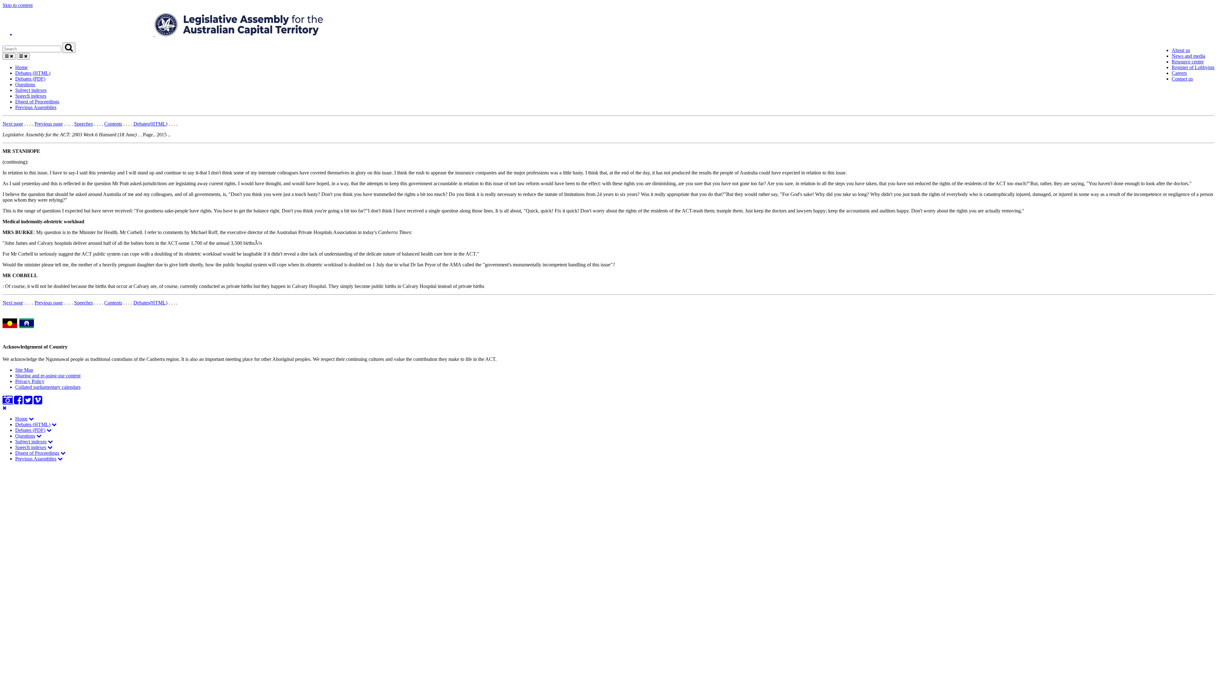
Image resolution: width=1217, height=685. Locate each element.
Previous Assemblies (35, 107)
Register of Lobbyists (1193, 67)
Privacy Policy (29, 381)
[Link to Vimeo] (38, 402)
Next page (13, 124)
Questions (25, 84)
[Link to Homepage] (608, 25)
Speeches (83, 124)
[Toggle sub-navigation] (31, 418)
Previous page (49, 124)
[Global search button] (68, 47)
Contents (113, 124)
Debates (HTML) (32, 73)
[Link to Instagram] (8, 402)
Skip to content (18, 5)
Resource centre (1188, 61)
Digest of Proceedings (37, 101)
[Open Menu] (9, 56)
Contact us (1182, 79)
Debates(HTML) (150, 124)
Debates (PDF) (30, 79)
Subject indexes (31, 90)
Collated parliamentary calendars (47, 387)
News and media (1188, 56)
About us (1181, 50)
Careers (1179, 73)
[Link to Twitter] (29, 402)
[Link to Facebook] (19, 402)
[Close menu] (5, 408)
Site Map (24, 370)
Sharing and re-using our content (47, 375)
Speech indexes (30, 96)
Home (21, 67)
